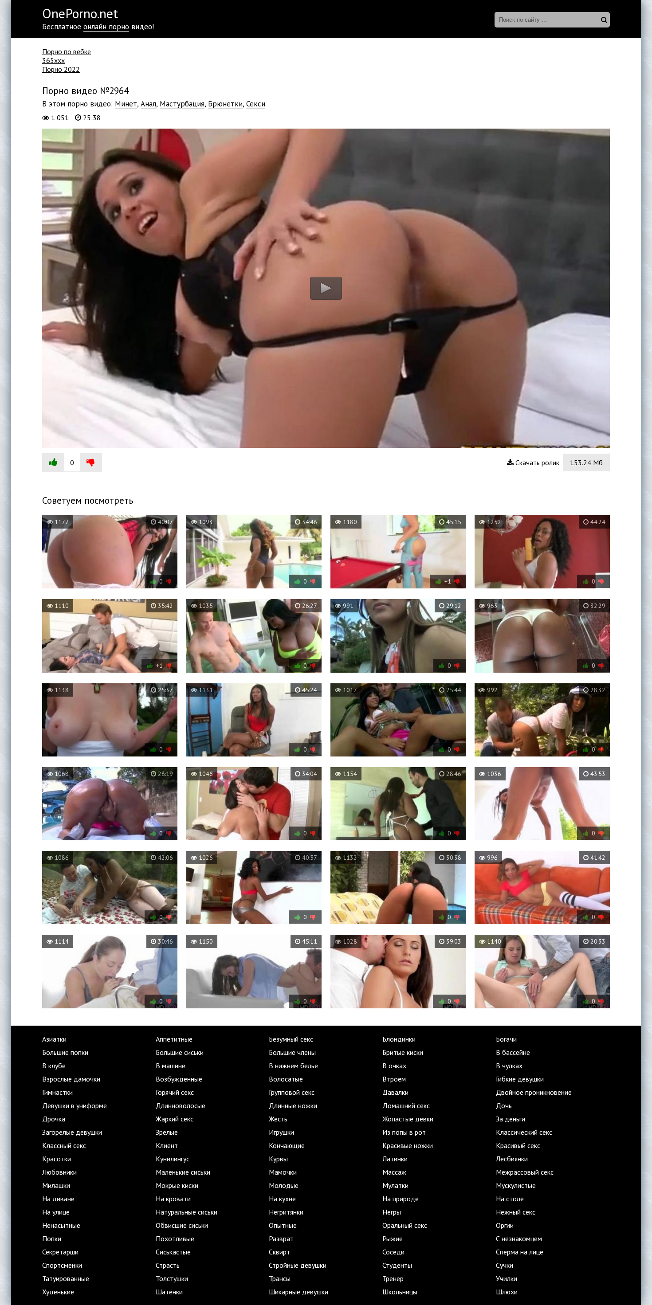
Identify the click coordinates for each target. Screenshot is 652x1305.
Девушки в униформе (74, 1105)
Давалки (395, 1092)
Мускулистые (516, 1185)
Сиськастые (173, 1251)
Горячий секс (175, 1092)
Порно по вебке (66, 51)
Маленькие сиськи (183, 1172)
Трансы (280, 1278)
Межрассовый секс (525, 1172)
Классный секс (64, 1145)
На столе (510, 1198)
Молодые (284, 1185)
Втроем (394, 1078)
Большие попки (65, 1052)
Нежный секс (515, 1211)
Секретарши (60, 1251)
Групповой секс (291, 1092)
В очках (394, 1065)
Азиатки (54, 1039)
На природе (400, 1198)
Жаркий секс (174, 1118)
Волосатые (286, 1078)
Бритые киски (402, 1052)
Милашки (56, 1185)
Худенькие (58, 1291)
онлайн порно (106, 26)
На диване (58, 1198)
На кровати (173, 1198)
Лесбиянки (512, 1158)
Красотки (56, 1158)
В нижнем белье (293, 1065)
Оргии (505, 1225)
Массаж (394, 1172)
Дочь (504, 1105)
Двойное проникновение (534, 1092)
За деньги (510, 1118)
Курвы (278, 1158)
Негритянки (286, 1211)
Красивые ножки (407, 1145)
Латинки (395, 1158)
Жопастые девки (407, 1118)
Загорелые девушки (72, 1132)
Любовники (59, 1172)
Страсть (168, 1265)
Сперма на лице (519, 1251)
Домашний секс (406, 1105)
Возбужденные (179, 1078)
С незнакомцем (519, 1238)
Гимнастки (57, 1092)
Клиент (167, 1145)
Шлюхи (507, 1291)
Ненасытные (61, 1225)
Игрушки (281, 1132)
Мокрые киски (177, 1185)
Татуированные (65, 1278)
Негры (391, 1211)
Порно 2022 (61, 69)
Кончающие (287, 1145)
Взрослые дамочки (71, 1078)
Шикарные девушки (298, 1291)
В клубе (54, 1065)
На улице (56, 1211)
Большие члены (292, 1052)
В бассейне (513, 1052)
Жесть (278, 1118)
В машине (170, 1065)
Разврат (281, 1238)
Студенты (397, 1265)
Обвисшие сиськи (182, 1225)
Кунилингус (172, 1158)
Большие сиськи (180, 1052)
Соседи (393, 1251)
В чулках (509, 1065)
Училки (506, 1278)
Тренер (393, 1278)
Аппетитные (174, 1039)
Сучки (504, 1265)
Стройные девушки (297, 1265)
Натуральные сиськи (186, 1211)
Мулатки (395, 1185)
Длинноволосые (180, 1105)
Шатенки (169, 1291)
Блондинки (399, 1039)
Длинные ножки (293, 1105)
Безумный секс (291, 1039)
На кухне (282, 1198)
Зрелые (167, 1132)
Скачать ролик (558, 462)
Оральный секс (404, 1225)
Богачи (506, 1039)
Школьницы (399, 1291)
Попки (51, 1238)
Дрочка (53, 1118)
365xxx (53, 60)
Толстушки (172, 1278)
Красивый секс (518, 1145)
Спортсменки (62, 1265)
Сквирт (279, 1251)
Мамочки (283, 1172)
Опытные (283, 1225)
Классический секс (524, 1132)
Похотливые (175, 1238)
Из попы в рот (404, 1132)
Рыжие (392, 1238)
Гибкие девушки (520, 1078)
